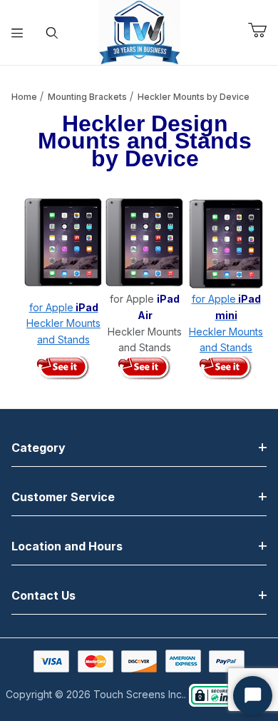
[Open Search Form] (52, 32)
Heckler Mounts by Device (193, 96)
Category (38, 447)
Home (24, 96)
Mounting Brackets (87, 96)
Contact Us (43, 595)
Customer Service (63, 497)
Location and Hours (67, 546)
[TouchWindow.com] (139, 31)
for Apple (63, 307)
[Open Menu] (17, 32)
